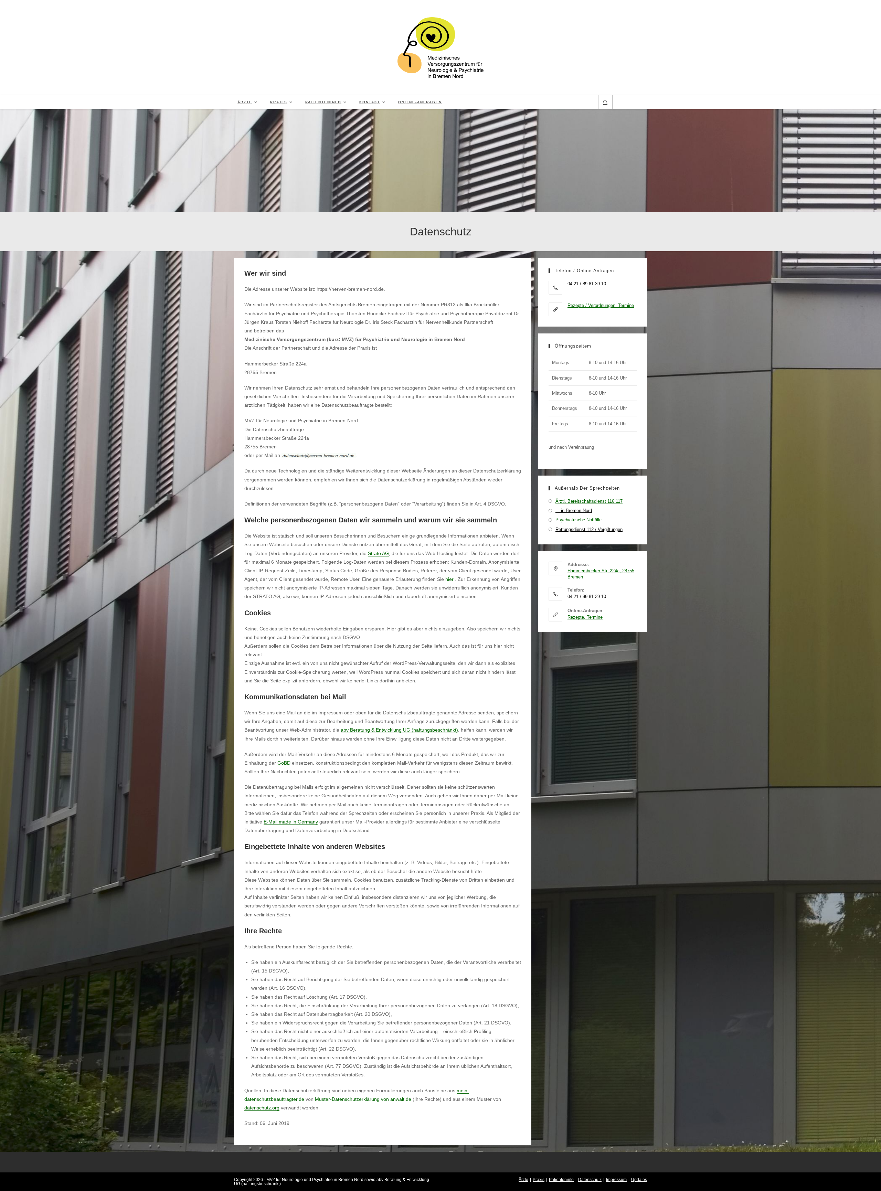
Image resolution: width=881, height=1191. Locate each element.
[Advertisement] (440, 161)
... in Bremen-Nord (573, 510)
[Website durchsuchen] (605, 103)
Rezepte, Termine (585, 617)
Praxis (538, 1179)
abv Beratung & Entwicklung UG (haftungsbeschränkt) (399, 730)
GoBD (283, 763)
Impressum (616, 1179)
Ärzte (523, 1179)
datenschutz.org (261, 1107)
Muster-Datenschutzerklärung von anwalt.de (363, 1099)
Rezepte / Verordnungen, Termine (600, 305)
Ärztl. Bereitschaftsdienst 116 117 (589, 501)
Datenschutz (590, 1179)
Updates (639, 1179)
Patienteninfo (561, 1179)
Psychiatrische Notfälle (578, 519)
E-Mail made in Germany (291, 822)
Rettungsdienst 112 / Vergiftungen (589, 529)
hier (450, 579)
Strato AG (378, 553)
